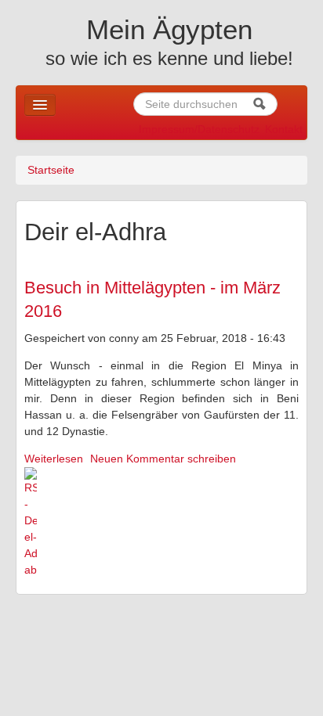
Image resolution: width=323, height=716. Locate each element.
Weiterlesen (53, 458)
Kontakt (284, 129)
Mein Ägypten (169, 29)
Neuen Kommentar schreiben (163, 458)
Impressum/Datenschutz (199, 129)
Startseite (50, 170)
